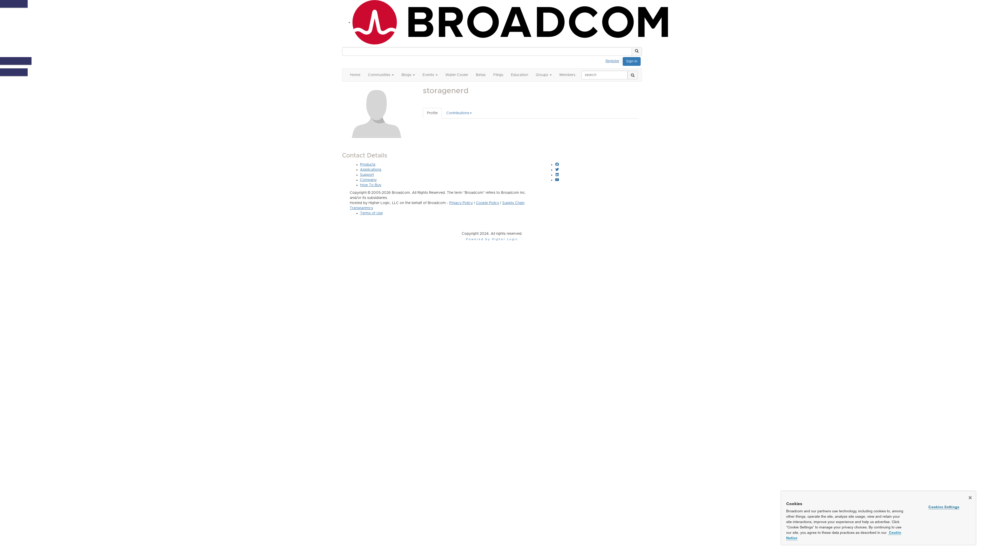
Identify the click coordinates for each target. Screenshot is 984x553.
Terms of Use (371, 213)
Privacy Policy (461, 203)
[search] (633, 75)
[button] (637, 51)
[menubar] (614, 60)
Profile (432, 113)
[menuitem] (614, 60)
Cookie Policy (487, 203)
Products (367, 164)
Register (612, 61)
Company (368, 180)
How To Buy (370, 185)
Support (367, 175)
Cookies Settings (943, 507)
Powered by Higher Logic (492, 239)
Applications (370, 170)
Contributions (457, 113)
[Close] (970, 497)
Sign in (631, 61)
